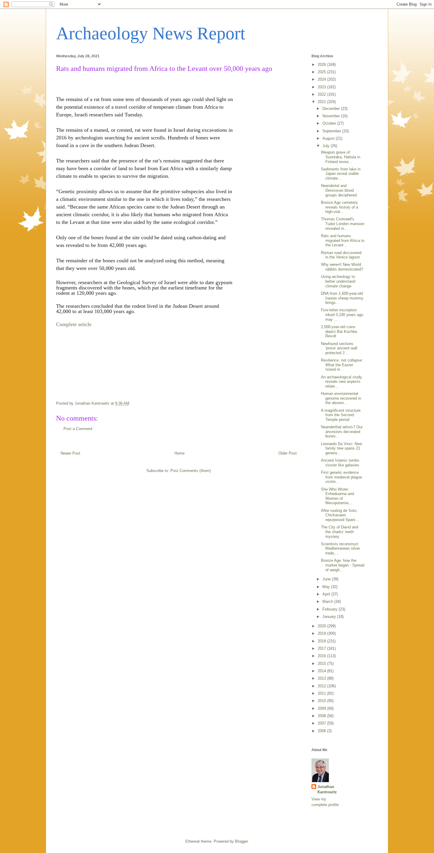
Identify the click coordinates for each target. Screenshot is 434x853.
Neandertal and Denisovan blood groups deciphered (339, 190)
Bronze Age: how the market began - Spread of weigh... (342, 565)
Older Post (287, 453)
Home (179, 453)
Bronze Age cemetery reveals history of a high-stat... (339, 207)
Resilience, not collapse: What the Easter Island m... (342, 365)
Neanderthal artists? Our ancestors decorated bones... (342, 431)
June (327, 579)
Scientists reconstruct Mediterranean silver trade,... (340, 548)
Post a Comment (77, 428)
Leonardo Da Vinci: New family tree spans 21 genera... (341, 448)
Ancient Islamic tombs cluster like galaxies (340, 462)
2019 (322, 633)
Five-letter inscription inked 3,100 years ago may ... (342, 314)
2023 (322, 87)
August (329, 138)
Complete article (74, 324)
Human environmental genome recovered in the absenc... (341, 398)
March (328, 601)
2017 (322, 648)
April (326, 594)
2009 (322, 708)
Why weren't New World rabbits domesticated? (342, 266)
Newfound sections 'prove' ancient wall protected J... (339, 348)
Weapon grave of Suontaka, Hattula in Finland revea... (340, 157)
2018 (322, 641)
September (332, 131)
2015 (322, 663)
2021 (322, 102)
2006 (322, 731)
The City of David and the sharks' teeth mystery (339, 531)
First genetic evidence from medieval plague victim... (341, 477)
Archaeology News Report (150, 33)
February (330, 609)
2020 (322, 626)
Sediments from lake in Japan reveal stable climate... (340, 173)
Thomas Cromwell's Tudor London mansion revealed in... (342, 223)
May (326, 587)
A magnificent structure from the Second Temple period (340, 415)
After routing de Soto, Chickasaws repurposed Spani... (340, 515)
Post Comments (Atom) (190, 470)
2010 (322, 701)
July (326, 146)
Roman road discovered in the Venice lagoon (341, 255)
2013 (322, 678)
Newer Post (70, 453)
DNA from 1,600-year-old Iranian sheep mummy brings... (342, 298)
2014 (322, 671)
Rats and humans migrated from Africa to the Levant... (342, 240)
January (329, 616)
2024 (322, 79)
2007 (322, 723)
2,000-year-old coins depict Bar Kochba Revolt (339, 331)
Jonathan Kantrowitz (327, 789)
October (329, 123)
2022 (322, 94)
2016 (322, 656)
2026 (322, 64)
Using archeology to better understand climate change (338, 281)
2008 (322, 716)
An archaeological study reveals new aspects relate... (341, 381)
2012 (322, 686)
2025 (322, 72)
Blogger (241, 841)
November (331, 116)
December (331, 108)
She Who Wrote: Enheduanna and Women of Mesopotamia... (337, 496)
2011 (322, 693)
